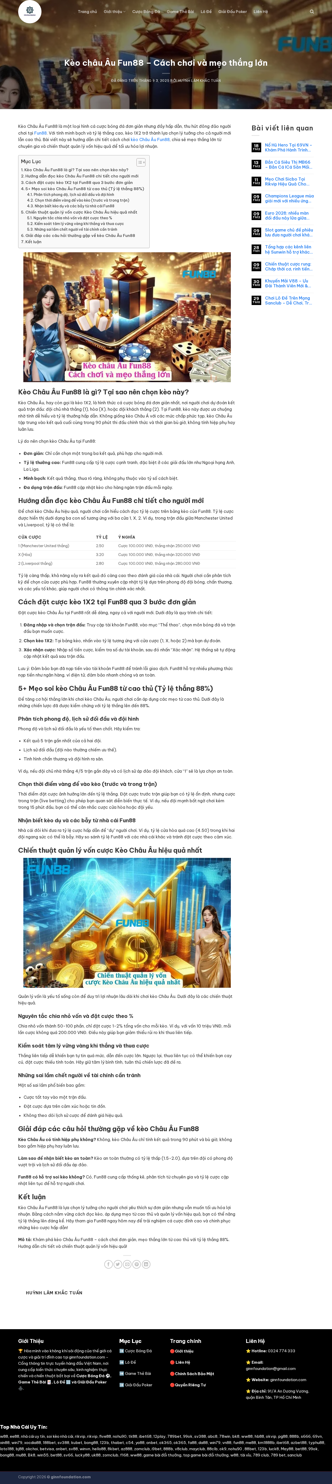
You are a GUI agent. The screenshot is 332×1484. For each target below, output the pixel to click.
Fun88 (40, 133)
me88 (251, 1442)
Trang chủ (87, 11)
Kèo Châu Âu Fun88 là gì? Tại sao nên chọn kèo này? (76, 169)
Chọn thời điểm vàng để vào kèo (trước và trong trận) (82, 200)
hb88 (259, 1436)
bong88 (91, 1442)
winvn (85, 1448)
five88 (105, 1436)
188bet (49, 1442)
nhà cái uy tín (33, 1436)
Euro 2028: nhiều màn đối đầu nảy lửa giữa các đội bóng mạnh (287, 216)
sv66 (68, 1455)
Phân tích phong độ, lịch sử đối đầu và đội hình (74, 194)
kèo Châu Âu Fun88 (150, 139)
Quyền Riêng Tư (190, 1384)
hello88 (99, 1448)
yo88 (139, 1442)
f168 (124, 1455)
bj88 (20, 1448)
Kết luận (33, 241)
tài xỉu (245, 1455)
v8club (181, 1448)
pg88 (283, 1436)
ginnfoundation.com (87, 1357)
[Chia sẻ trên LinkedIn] (146, 1264)
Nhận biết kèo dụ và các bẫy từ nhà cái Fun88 (74, 206)
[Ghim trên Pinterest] (136, 1264)
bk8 (235, 1436)
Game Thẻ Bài (180, 11)
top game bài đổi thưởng (206, 1455)
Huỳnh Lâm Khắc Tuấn (199, 80)
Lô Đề (206, 11)
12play (159, 1436)
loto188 (7, 1448)
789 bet (278, 1455)
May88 (287, 1448)
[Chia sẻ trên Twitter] (118, 1264)
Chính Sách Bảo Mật (194, 1373)
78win (224, 1436)
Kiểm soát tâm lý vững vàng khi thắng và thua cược (79, 223)
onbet (151, 1442)
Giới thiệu (113, 11)
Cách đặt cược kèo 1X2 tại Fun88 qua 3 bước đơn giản (79, 182)
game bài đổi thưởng (162, 1455)
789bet (174, 1436)
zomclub (142, 1448)
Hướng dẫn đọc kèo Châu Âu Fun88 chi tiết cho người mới (82, 176)
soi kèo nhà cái (60, 1436)
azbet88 (299, 1442)
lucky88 (82, 1455)
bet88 (301, 1448)
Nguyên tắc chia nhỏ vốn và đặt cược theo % (72, 218)
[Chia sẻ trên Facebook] (108, 1264)
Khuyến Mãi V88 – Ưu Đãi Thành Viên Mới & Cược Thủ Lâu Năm (286, 283)
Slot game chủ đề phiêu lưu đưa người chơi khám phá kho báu (289, 232)
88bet (250, 1448)
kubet (76, 1442)
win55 (43, 1455)
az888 (126, 1448)
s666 (306, 1436)
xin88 (5, 1442)
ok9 (222, 1448)
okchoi (32, 1448)
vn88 (226, 1442)
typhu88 (316, 1442)
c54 (130, 1442)
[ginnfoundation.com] (44, 11)
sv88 (73, 1448)
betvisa (47, 1448)
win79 (16, 1442)
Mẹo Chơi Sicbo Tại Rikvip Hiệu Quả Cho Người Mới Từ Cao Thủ (287, 182)
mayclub (197, 1448)
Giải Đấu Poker (232, 11)
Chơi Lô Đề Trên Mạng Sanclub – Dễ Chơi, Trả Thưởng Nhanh (288, 301)
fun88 (238, 1442)
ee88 (14, 1436)
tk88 (132, 1436)
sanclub (294, 1455)
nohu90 (120, 1436)
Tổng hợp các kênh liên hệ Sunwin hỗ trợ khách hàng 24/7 (288, 249)
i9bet (157, 1448)
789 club (261, 1455)
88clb (212, 1448)
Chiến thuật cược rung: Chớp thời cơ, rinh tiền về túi (288, 266)
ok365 (165, 1442)
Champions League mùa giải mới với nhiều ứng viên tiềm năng (289, 198)
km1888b (266, 1442)
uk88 (96, 1455)
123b (104, 1442)
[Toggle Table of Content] (138, 162)
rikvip (80, 1436)
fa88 (192, 1442)
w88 (4, 1436)
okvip (271, 1436)
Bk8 (31, 1455)
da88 (203, 1442)
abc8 (212, 1436)
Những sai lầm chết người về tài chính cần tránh (75, 229)
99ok (187, 1436)
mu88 (21, 1455)
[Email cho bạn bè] (127, 1264)
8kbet (113, 1448)
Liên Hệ (261, 11)
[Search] (312, 12)
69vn (317, 1436)
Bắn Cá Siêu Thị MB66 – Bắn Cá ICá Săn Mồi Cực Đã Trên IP (287, 165)
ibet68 (145, 1436)
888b (294, 1436)
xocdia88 (32, 1442)
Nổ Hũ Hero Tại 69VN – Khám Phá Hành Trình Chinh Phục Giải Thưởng (289, 148)
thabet (117, 1442)
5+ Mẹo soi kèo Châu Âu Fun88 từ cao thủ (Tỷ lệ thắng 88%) (84, 188)
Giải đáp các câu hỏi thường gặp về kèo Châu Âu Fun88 (80, 235)
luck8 (274, 1448)
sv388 (200, 1436)
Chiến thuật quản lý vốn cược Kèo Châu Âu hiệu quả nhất (81, 212)
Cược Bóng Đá (146, 11)
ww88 (247, 1436)
